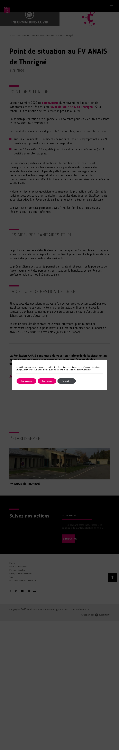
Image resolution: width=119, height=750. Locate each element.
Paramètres (66, 381)
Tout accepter (26, 381)
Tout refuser (47, 381)
